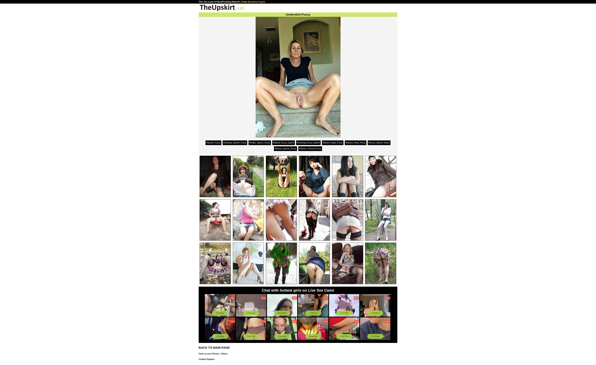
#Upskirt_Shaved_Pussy (310, 148)
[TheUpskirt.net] (222, 11)
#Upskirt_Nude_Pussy (333, 143)
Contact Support (206, 359)
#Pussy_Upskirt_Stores (379, 143)
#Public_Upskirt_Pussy (259, 143)
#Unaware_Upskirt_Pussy (234, 143)
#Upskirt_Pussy (213, 143)
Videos (224, 354)
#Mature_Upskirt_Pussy (285, 148)
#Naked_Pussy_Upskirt (283, 143)
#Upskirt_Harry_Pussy (355, 143)
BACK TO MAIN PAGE (214, 347)
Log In (262, 2)
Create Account (248, 2)
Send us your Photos (209, 354)
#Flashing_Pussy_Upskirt (308, 143)
